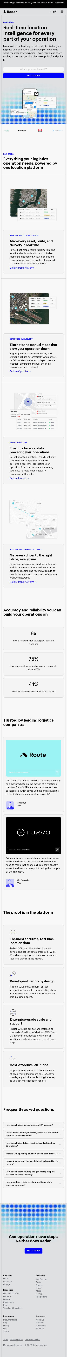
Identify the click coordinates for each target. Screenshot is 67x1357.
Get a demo (33, 1251)
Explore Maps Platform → (23, 268)
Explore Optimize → (20, 371)
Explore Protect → (19, 478)
